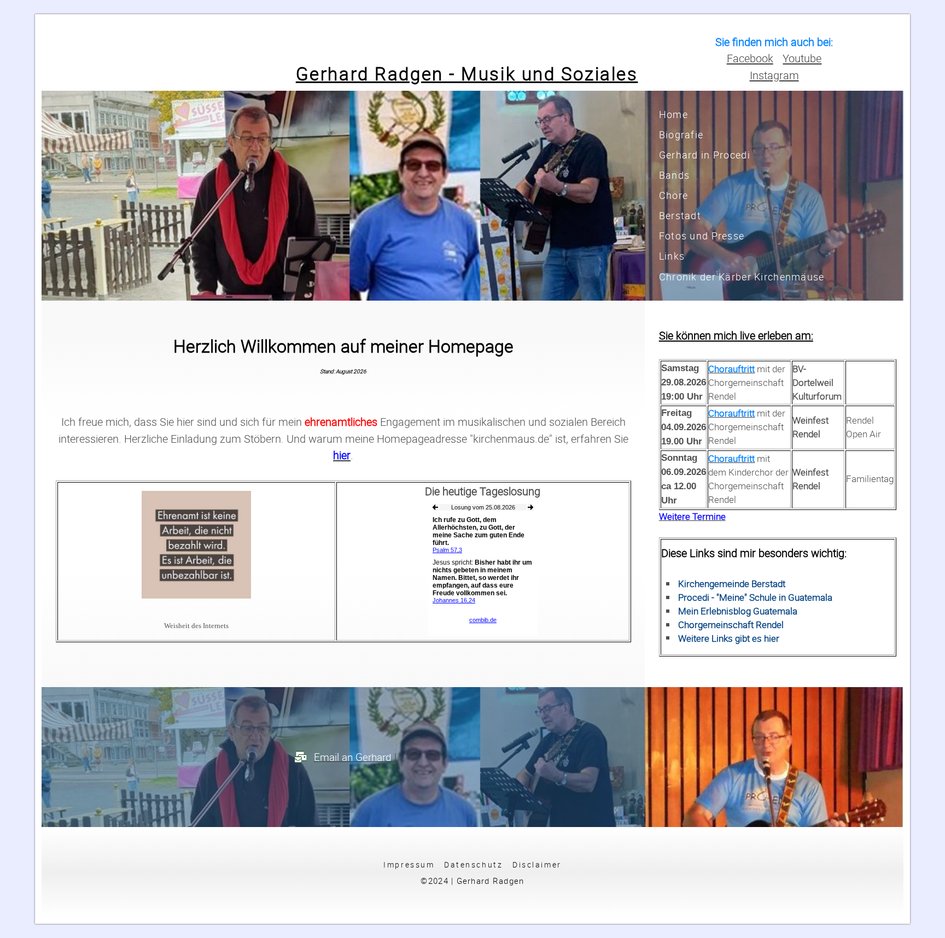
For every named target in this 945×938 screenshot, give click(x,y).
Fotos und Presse (701, 235)
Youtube (802, 58)
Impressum (408, 864)
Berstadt (680, 215)
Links (672, 255)
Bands (674, 174)
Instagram (774, 75)
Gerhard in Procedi (704, 154)
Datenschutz (473, 864)
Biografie (681, 134)
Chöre (673, 195)
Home (673, 114)
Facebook (750, 58)
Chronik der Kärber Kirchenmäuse (742, 276)
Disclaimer (537, 864)
